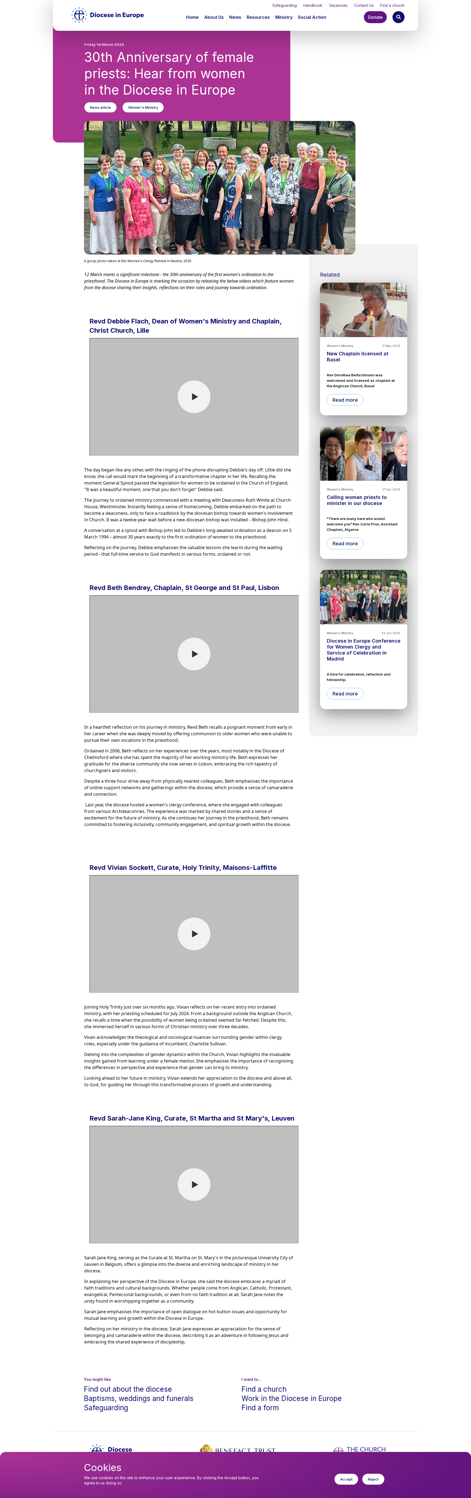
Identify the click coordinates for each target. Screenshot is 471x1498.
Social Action (312, 17)
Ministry (283, 17)
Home (192, 17)
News (235, 17)
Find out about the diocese (128, 1389)
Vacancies (338, 5)
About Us (214, 17)
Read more (345, 400)
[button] (214, 17)
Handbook (312, 5)
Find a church (392, 5)
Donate (375, 17)
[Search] (398, 17)
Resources (258, 17)
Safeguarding (284, 5)
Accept (346, 1479)
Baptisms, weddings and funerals (139, 1398)
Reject (373, 1479)
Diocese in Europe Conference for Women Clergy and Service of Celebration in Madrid (363, 650)
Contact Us (364, 5)
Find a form (260, 1407)
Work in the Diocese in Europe (291, 1398)
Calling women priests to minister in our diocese (357, 500)
